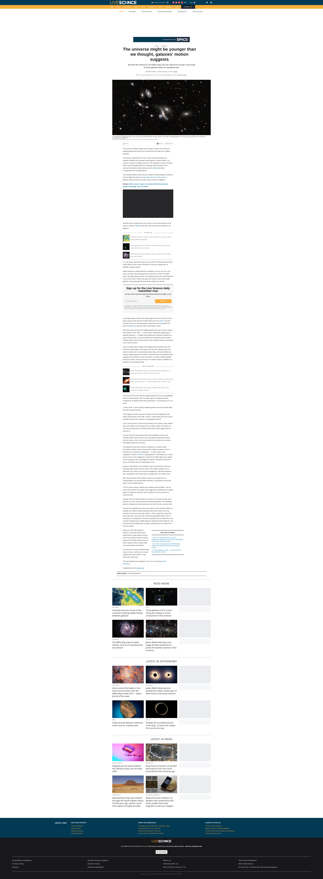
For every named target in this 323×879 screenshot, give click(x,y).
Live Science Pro (182, 11)
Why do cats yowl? (147, 11)
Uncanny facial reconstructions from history (151, 833)
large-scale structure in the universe (154, 177)
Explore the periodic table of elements (149, 831)
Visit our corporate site (193, 846)
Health (136, 7)
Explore (177, 7)
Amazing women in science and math (149, 828)
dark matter (153, 168)
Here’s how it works (182, 75)
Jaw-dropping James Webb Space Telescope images (154, 826)
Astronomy (164, 46)
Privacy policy (18, 864)
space (141, 454)
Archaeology (127, 7)
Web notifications (246, 864)
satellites (131, 326)
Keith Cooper (152, 71)
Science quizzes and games (213, 826)
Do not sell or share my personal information (258, 867)
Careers (15, 867)
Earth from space (76, 828)
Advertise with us (170, 864)
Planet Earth (152, 7)
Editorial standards (96, 867)
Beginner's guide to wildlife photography (217, 828)
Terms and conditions (248, 860)
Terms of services (144, 305)
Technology (168, 7)
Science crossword (198, 11)
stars (136, 504)
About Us (167, 860)
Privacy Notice (128, 307)
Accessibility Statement (22, 860)
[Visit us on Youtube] (176, 3)
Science (143, 7)
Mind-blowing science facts (213, 833)
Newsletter (170, 143)
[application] (148, 203)
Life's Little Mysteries (77, 826)
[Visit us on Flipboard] (179, 3)
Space (161, 7)
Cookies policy (94, 864)
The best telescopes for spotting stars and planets (220, 831)
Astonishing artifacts (77, 833)
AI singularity (132, 11)
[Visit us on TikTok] (182, 3)
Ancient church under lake (165, 11)
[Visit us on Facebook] (168, 3)
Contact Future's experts (98, 860)
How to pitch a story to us (174, 867)
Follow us (161, 143)
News (175, 71)
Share (127, 143)
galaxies (138, 226)
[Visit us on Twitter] (170, 3)
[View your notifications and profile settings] (207, 2)
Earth (161, 321)
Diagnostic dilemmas (77, 831)
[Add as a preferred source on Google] (161, 852)
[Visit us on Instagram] (173, 3)
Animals (118, 7)
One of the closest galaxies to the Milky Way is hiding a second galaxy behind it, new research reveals (166, 545)
